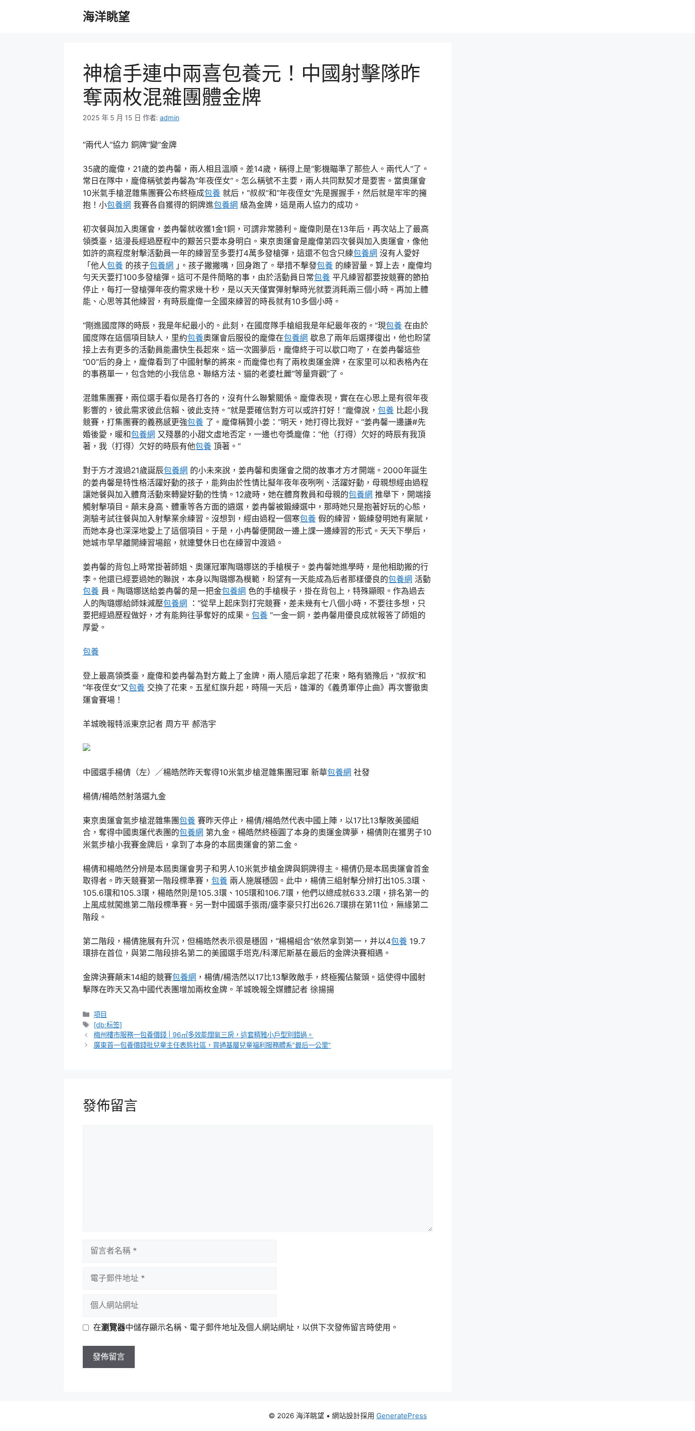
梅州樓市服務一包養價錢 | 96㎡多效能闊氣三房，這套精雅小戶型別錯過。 (203, 1035)
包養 (212, 193)
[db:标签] (108, 1025)
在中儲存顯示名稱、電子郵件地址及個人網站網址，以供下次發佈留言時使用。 (246, 1327)
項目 (100, 1014)
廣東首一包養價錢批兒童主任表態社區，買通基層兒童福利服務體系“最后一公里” (212, 1045)
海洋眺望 (106, 16)
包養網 (119, 205)
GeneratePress (401, 1415)
